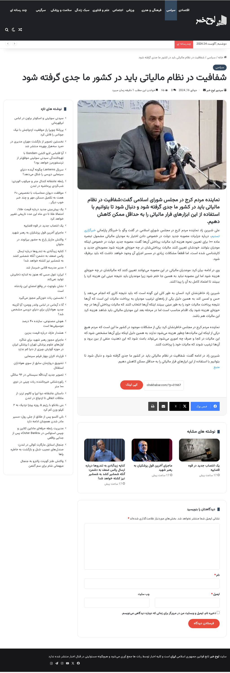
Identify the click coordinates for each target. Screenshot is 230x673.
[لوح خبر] (211, 20)
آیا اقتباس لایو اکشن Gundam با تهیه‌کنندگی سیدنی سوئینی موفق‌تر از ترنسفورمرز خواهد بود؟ (40, 158)
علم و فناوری (101, 10)
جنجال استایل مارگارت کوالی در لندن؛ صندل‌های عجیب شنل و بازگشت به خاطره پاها (37, 449)
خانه (221, 57)
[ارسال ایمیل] (204, 90)
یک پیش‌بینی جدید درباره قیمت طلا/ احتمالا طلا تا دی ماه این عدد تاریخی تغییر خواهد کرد (37, 214)
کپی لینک (131, 384)
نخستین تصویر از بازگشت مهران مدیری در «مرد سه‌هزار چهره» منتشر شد (37, 144)
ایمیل (215, 594)
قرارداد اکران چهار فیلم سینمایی (44, 356)
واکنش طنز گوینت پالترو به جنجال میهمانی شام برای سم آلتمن (42, 463)
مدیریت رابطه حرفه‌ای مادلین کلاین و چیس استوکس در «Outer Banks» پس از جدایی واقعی (38, 433)
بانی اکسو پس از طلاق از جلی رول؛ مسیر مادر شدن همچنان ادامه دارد (38, 419)
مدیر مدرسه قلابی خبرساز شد (45, 267)
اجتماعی (118, 10)
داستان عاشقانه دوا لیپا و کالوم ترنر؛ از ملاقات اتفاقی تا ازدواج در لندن (40, 396)
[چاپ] (152, 406)
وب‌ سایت (143, 594)
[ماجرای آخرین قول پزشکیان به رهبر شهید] (152, 450)
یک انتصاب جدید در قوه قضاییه (204, 468)
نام (217, 575)
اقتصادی (184, 10)
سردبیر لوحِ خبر (214, 90)
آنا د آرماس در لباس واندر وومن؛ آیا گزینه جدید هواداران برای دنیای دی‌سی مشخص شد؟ (37, 310)
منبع (217, 367)
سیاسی (170, 10)
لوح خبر (214, 656)
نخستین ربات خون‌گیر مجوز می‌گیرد (41, 298)
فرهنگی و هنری (151, 10)
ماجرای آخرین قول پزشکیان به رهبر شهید (153, 468)
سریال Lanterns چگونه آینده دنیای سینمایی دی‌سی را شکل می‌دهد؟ (42, 172)
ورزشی (130, 10)
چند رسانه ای (18, 10)
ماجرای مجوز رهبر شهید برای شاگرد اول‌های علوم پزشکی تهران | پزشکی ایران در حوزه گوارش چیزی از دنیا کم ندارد (38, 345)
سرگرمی (41, 10)
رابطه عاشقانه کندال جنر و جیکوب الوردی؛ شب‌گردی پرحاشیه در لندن (38, 183)
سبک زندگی (82, 10)
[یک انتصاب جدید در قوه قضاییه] (199, 450)
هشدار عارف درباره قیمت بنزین (44, 333)
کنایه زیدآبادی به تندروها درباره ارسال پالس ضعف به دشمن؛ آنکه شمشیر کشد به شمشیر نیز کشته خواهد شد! (105, 472)
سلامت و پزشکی (61, 10)
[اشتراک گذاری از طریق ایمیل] (163, 406)
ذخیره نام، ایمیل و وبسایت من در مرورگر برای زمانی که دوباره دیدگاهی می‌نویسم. (169, 613)
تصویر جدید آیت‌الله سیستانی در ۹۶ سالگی (37, 374)
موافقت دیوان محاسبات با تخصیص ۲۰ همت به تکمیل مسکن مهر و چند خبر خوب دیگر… (39, 198)
